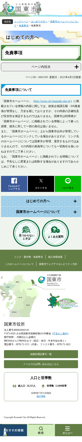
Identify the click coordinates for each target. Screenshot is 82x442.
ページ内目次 (41, 66)
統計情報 (41, 396)
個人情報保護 (55, 257)
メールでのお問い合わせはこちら (41, 364)
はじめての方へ (39, 21)
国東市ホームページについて (38, 212)
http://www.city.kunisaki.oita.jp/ (52, 101)
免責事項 (23, 25)
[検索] (41, 430)
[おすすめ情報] (13, 430)
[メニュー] (68, 430)
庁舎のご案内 (60, 333)
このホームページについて (19, 264)
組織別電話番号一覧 (41, 354)
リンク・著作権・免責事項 (28, 257)
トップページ (21, 21)
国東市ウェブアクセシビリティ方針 (58, 264)
